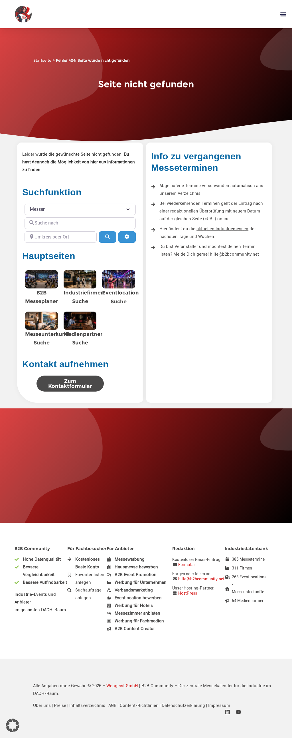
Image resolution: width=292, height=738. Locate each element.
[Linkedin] (227, 712)
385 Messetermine (248, 559)
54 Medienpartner (247, 600)
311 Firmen (242, 568)
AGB (112, 705)
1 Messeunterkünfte (248, 588)
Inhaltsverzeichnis (87, 705)
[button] (283, 14)
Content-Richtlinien (139, 705)
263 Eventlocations (249, 577)
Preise (60, 705)
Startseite (42, 60)
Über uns (42, 705)
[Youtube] (238, 712)
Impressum (219, 705)
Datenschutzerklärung (183, 705)
